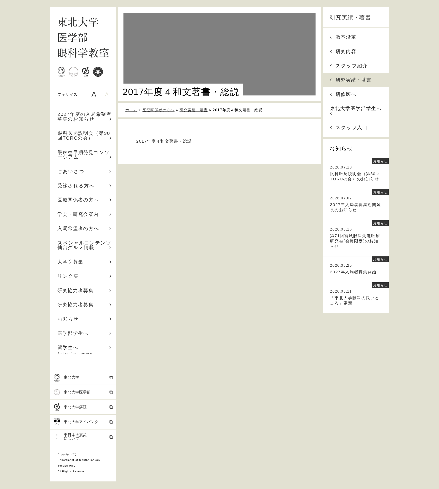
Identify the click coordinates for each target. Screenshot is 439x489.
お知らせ (68, 318)
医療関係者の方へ (78, 199)
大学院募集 (70, 261)
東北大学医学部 (77, 392)
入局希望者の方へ (78, 228)
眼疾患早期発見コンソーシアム (83, 155)
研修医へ (346, 94)
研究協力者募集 (75, 290)
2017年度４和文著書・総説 (164, 141)
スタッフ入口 (352, 127)
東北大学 (71, 377)
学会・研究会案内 (78, 214)
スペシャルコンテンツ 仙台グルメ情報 (86, 245)
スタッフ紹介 (352, 65)
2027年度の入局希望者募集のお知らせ (84, 116)
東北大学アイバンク (81, 422)
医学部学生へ (73, 333)
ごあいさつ (70, 171)
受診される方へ (75, 185)
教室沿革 (346, 37)
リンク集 (68, 276)
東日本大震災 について (71, 436)
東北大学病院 (75, 407)
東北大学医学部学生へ (356, 108)
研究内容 (346, 51)
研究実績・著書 (350, 17)
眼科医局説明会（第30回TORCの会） (83, 135)
